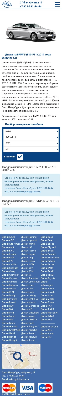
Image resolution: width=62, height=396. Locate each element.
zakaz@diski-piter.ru (19, 379)
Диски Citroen (9, 282)
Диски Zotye (47, 302)
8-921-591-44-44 (45, 188)
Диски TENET (47, 275)
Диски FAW (8, 306)
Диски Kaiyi (27, 268)
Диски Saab (47, 237)
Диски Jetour (28, 261)
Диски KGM (27, 271)
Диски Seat (47, 240)
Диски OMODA (29, 319)
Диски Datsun (9, 288)
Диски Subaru (48, 261)
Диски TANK (47, 271)
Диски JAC (26, 247)
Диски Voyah (48, 292)
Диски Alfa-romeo (11, 244)
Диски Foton (8, 316)
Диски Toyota (48, 278)
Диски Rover (28, 340)
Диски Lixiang (28, 295)
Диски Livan (27, 292)
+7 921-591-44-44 (31, 6)
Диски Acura (8, 237)
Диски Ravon (28, 333)
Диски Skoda (47, 244)
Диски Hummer (29, 237)
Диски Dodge (9, 295)
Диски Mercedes (30, 306)
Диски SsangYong (50, 257)
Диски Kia (26, 275)
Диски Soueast (48, 254)
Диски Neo (46, 330)
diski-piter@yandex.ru (30, 192)
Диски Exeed (9, 302)
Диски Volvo (47, 288)
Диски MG (26, 309)
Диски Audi (8, 247)
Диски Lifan (27, 288)
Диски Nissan (28, 316)
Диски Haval (8, 333)
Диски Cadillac (9, 264)
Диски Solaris (48, 251)
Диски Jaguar (28, 254)
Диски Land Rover (30, 282)
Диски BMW (8, 257)
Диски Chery (8, 271)
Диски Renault (29, 337)
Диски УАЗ (46, 319)
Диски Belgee (9, 254)
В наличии (9, 157)
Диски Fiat (7, 309)
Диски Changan (10, 268)
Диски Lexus (27, 285)
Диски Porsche (29, 330)
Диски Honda (9, 337)
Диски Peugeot (29, 326)
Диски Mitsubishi (30, 313)
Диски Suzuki (47, 264)
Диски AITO (8, 240)
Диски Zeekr (47, 299)
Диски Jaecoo (28, 251)
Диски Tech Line (49, 327)
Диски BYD (7, 261)
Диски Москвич (49, 313)
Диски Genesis (10, 326)
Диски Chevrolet (10, 275)
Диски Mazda (28, 302)
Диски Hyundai (29, 240)
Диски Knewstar (29, 278)
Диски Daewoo (10, 285)
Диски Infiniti (28, 244)
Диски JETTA (28, 264)
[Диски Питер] (7, 4)
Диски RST (46, 337)
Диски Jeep (27, 257)
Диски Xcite (47, 295)
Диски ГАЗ (46, 306)
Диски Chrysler (9, 278)
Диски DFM (8, 292)
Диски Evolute (9, 299)
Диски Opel (27, 323)
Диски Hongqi (9, 340)
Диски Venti (47, 333)
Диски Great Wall (11, 330)
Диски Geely (8, 323)
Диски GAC (8, 319)
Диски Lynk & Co (30, 299)
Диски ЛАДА (47, 309)
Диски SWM (47, 268)
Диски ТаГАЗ (47, 316)
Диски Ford (8, 313)
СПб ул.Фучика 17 (31, 2)
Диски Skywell (48, 247)
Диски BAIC (8, 251)
